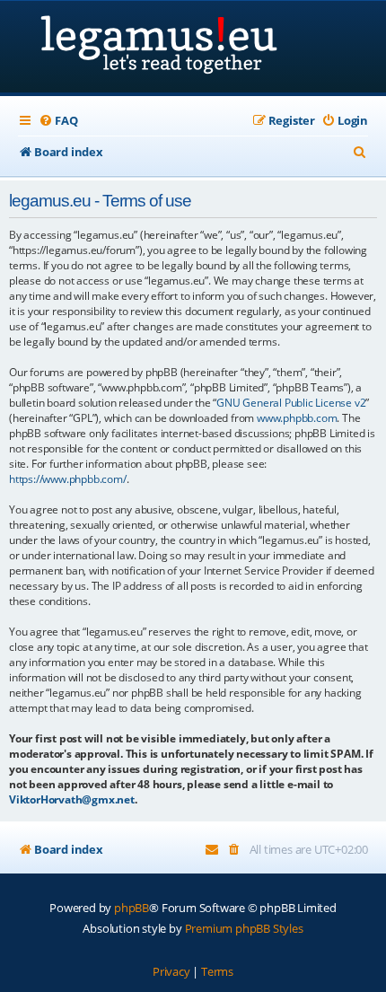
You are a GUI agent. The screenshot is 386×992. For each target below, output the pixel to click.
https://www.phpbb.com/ (68, 479)
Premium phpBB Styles (244, 928)
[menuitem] (58, 121)
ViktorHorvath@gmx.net (72, 799)
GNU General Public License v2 (290, 402)
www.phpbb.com (297, 418)
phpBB (131, 908)
